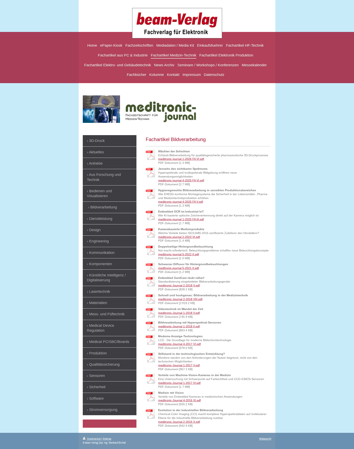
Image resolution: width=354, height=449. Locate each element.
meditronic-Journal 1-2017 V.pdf (179, 365)
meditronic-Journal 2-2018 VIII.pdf (180, 299)
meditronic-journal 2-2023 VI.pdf (179, 237)
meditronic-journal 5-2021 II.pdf (178, 268)
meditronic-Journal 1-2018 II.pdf (179, 326)
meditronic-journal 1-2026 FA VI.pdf (181, 159)
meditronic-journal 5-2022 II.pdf (178, 254)
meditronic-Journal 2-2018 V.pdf (179, 285)
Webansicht (265, 438)
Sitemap (107, 438)
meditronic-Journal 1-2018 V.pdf (179, 312)
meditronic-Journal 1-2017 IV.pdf (179, 383)
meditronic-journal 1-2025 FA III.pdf (181, 219)
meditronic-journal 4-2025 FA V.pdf (180, 201)
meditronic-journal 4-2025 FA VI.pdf (181, 180)
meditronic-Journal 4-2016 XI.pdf (179, 400)
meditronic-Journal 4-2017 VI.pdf (179, 344)
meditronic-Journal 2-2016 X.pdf (179, 421)
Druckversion (93, 438)
